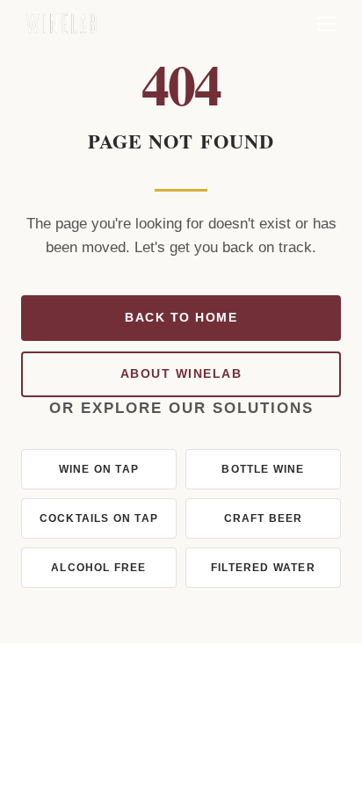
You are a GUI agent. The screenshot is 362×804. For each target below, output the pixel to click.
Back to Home (181, 317)
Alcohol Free (98, 567)
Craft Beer (263, 518)
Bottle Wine (262, 469)
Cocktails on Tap (99, 518)
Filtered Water (263, 567)
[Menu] (327, 23)
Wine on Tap (99, 469)
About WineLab (181, 373)
